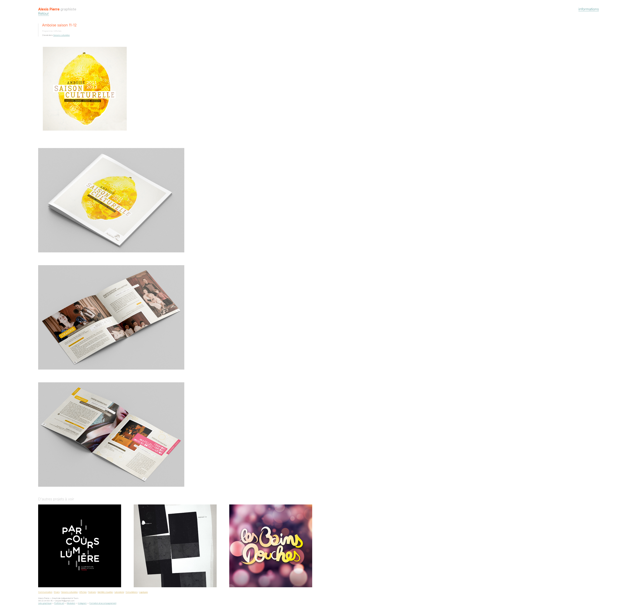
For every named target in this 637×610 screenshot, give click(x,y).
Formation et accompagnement (102, 603)
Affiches (83, 592)
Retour (43, 13)
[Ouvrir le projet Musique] (175, 545)
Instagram (82, 603)
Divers (57, 592)
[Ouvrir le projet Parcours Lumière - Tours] (79, 545)
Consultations (132, 592)
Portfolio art (59, 603)
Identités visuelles (105, 592)
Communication (45, 592)
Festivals (92, 592)
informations (588, 9)
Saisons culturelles (61, 35)
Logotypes (143, 592)
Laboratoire (119, 592)
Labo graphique (44, 603)
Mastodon (71, 603)
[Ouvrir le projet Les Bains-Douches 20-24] (270, 545)
